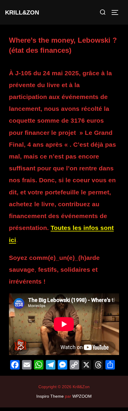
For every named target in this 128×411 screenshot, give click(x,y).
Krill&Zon (22, 12)
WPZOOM (82, 396)
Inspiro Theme (50, 396)
